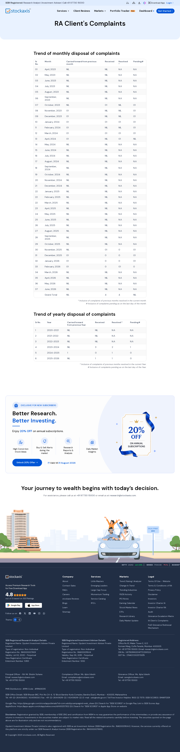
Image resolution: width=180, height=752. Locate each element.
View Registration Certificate (18, 658)
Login (169, 3)
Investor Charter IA (156, 603)
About (65, 581)
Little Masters (97, 581)
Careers (66, 594)
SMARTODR (165, 697)
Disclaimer (153, 594)
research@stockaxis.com (123, 495)
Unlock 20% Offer (26, 462)
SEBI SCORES (152, 697)
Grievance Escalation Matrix (161, 616)
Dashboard (145, 10)
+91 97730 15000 (86, 495)
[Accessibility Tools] (139, 3)
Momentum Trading (100, 594)
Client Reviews (81, 10)
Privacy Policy (154, 590)
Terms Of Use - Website (159, 581)
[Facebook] (20, 613)
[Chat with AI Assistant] (144, 3)
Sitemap (66, 612)
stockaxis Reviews (70, 598)
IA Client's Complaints (158, 620)
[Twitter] (25, 613)
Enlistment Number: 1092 (73, 661)
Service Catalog (98, 598)
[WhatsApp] (44, 613)
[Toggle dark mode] (17, 620)
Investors (152, 598)
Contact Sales (69, 585)
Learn (65, 607)
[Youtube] (34, 613)
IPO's (93, 603)
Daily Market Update (129, 620)
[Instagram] (39, 613)
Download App (157, 3)
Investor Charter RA (157, 607)
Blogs (64, 603)
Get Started (164, 11)
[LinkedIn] (30, 613)
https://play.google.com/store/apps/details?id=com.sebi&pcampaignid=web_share (56, 703)
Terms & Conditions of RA (160, 585)
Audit (150, 612)
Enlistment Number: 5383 (17, 661)
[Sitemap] (134, 3)
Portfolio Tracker (122, 10)
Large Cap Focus (98, 590)
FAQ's (64, 590)
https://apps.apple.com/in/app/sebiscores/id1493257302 (43, 706)
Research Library (127, 616)
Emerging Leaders (99, 585)
